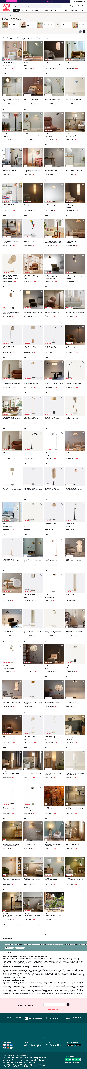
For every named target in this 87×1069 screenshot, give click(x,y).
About (4, 1027)
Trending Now (64, 10)
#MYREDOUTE (6, 1029)
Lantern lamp (18, 944)
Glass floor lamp (9, 944)
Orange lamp (27, 944)
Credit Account (70, 1027)
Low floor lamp (82, 944)
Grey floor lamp (47, 944)
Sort (5, 38)
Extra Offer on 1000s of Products (30, 10)
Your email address (49, 1002)
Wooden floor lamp (58, 944)
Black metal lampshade (71, 944)
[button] (82, 6)
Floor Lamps (18, 15)
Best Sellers (74, 10)
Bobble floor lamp (20, 947)
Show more (43, 1036)
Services (26, 1027)
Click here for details (22, 1055)
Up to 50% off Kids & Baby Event (49, 10)
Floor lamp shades (37, 944)
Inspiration (48, 1027)
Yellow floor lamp (9, 947)
